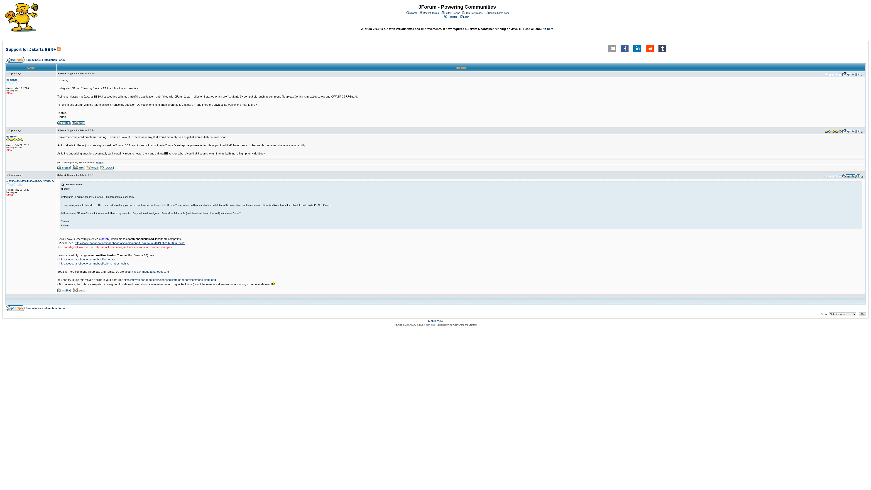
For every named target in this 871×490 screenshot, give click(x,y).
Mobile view (435, 321)
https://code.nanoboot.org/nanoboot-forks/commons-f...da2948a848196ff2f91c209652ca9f (130, 243)
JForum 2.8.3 (410, 324)
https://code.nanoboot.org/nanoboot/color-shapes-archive (94, 263)
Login (466, 16)
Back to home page (498, 13)
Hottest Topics (452, 13)
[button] (612, 48)
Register (452, 16)
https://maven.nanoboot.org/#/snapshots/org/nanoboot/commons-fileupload (170, 280)
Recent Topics (431, 13)
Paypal (99, 162)
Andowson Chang (456, 324)
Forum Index (33, 60)
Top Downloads (474, 13)
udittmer (11, 136)
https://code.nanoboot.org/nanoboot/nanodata (87, 259)
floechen (11, 79)
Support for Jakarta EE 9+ (31, 49)
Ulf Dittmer (473, 324)
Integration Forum (55, 60)
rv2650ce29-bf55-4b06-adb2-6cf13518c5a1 (31, 181)
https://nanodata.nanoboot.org (150, 271)
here (550, 29)
